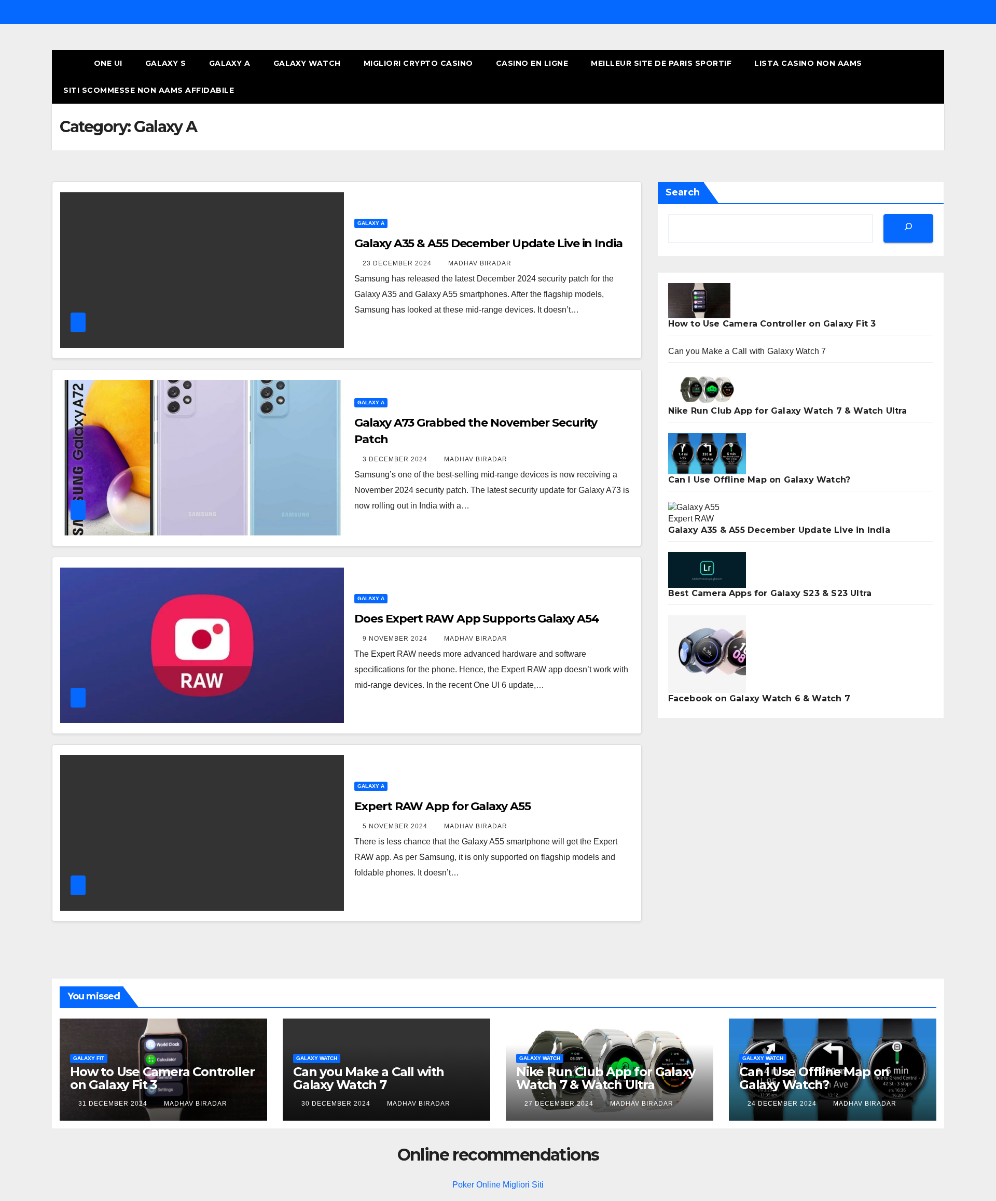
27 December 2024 (560, 1103)
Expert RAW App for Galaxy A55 (442, 806)
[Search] (908, 228)
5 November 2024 (396, 826)
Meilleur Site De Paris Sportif (661, 63)
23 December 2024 (398, 263)
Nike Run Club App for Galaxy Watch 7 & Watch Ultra (787, 411)
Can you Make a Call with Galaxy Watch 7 (747, 351)
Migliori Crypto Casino (418, 63)
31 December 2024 (113, 1103)
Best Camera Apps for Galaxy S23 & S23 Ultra (770, 593)
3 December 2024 (396, 459)
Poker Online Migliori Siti (498, 1184)
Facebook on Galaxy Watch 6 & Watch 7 (759, 698)
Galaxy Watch (307, 63)
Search (683, 192)
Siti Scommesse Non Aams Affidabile (148, 90)
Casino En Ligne (532, 63)
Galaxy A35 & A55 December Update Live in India (488, 243)
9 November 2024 (396, 638)
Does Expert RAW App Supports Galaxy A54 (476, 619)
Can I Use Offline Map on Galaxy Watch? (759, 480)
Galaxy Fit (88, 1058)
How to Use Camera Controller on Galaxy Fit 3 (772, 324)
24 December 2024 (783, 1103)
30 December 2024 (336, 1103)
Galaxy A (230, 63)
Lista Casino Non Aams (808, 63)
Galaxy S (165, 63)
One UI (108, 63)
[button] (917, 76)
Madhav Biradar (479, 263)
